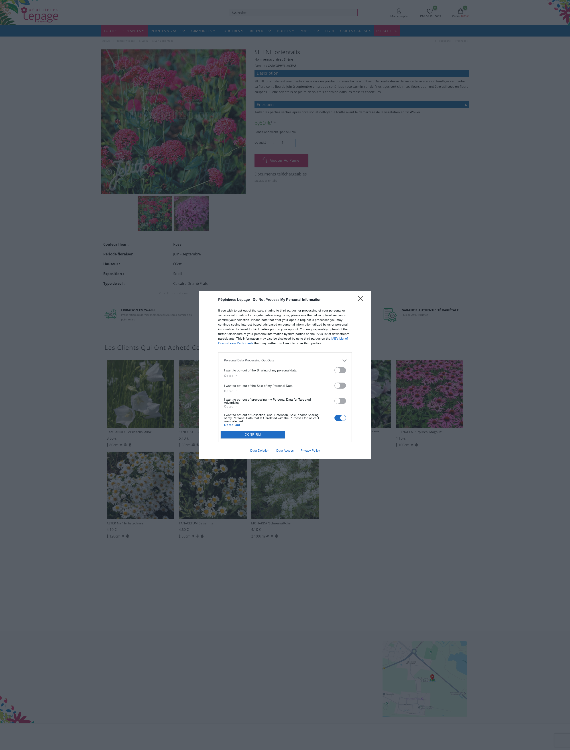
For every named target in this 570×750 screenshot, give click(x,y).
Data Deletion (259, 450)
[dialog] (285, 375)
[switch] (340, 370)
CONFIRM (253, 434)
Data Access (285, 450)
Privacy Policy (310, 450)
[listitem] (285, 360)
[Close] (362, 300)
